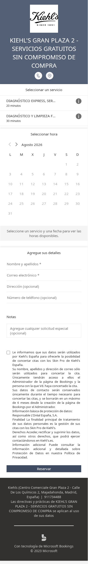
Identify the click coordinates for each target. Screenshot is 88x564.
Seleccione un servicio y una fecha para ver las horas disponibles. (44, 233)
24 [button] (10, 203)
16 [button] (78, 183)
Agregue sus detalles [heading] (44, 252)
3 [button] (10, 174)
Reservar (44, 468)
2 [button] (78, 164)
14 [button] (55, 183)
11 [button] (21, 183)
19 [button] (33, 193)
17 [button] (10, 193)
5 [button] (33, 174)
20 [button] (44, 193)
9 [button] (78, 174)
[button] (10, 144)
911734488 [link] (52, 497)
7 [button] (55, 174)
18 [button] (21, 193)
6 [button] (44, 174)
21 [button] (55, 193)
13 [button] (44, 183)
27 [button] (44, 203)
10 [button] (10, 183)
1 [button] (66, 164)
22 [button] (66, 193)
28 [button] (55, 203)
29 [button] (66, 203)
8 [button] (66, 174)
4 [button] (21, 174)
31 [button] (10, 213)
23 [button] (78, 193)
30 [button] (78, 203)
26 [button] (33, 203)
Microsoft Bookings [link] (58, 546)
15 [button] (66, 183)
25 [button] (21, 203)
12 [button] (33, 183)
